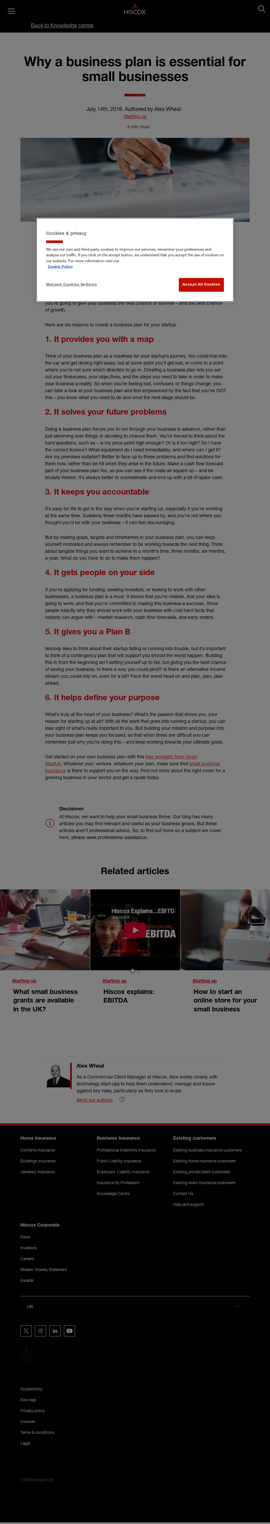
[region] (135, 260)
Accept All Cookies (201, 284)
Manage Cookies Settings (71, 284)
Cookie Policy (60, 266)
